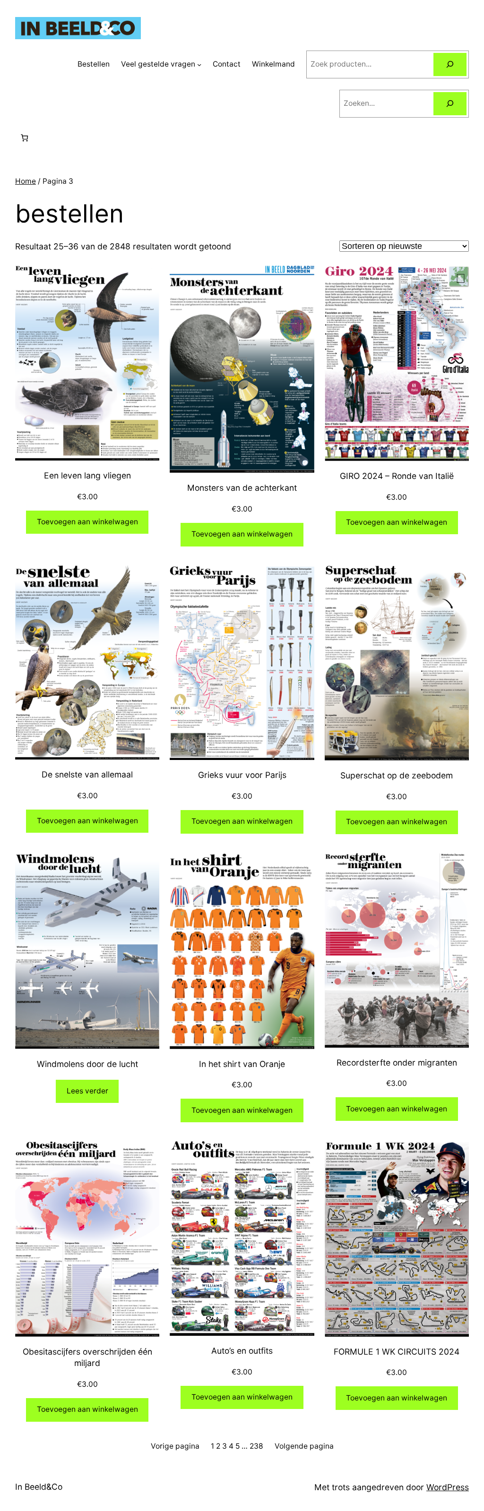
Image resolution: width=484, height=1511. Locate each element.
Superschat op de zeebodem (396, 775)
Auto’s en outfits (242, 1351)
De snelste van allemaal (87, 774)
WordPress (447, 1487)
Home (25, 181)
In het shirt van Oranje (242, 1064)
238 (256, 1446)
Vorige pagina (175, 1446)
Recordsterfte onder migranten (397, 1062)
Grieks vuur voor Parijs (242, 775)
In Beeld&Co (38, 1487)
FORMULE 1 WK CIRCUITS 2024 (396, 1352)
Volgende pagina (304, 1446)
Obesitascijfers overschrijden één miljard (87, 1357)
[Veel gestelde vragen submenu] (199, 64)
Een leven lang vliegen (87, 475)
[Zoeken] (450, 64)
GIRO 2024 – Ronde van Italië (397, 476)
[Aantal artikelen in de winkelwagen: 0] (24, 138)
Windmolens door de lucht (87, 1064)
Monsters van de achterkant (242, 488)
